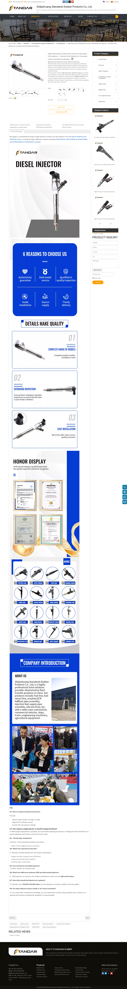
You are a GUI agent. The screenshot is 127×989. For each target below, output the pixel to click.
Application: (13, 127)
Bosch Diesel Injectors (49, 927)
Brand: (38, 125)
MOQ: (64, 127)
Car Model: (65, 125)
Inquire (60, 107)
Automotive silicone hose (58, 974)
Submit (98, 282)
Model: (12, 125)
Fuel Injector (13, 924)
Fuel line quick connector (82, 972)
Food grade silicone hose (62, 970)
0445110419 (35, 924)
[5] (78, 90)
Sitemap (87, 987)
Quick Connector (103, 71)
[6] (83, 90)
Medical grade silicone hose (62, 972)
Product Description (16, 131)
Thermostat (102, 101)
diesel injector (25, 924)
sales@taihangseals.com (19, 973)
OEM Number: (40, 127)
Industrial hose (41, 972)
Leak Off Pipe (103, 59)
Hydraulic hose (41, 970)
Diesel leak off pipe (81, 968)
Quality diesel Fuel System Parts (19, 927)
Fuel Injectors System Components (105, 77)
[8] (64, 94)
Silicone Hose (102, 84)
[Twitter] (69, 2)
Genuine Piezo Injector (63, 924)
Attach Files (97, 270)
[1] (60, 90)
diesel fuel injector (48, 924)
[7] (60, 94)
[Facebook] (64, 2)
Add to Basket (60, 112)
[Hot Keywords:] (116, 16)
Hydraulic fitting (41, 974)
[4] (74, 90)
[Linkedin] (67, 2)
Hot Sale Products (42, 976)
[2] (64, 90)
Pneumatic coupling (81, 974)
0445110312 (36, 927)
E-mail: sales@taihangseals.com (34, 2)
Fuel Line (101, 65)
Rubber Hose (102, 89)
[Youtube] (72, 2)
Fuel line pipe (79, 970)
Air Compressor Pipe (104, 95)
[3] (69, 90)
